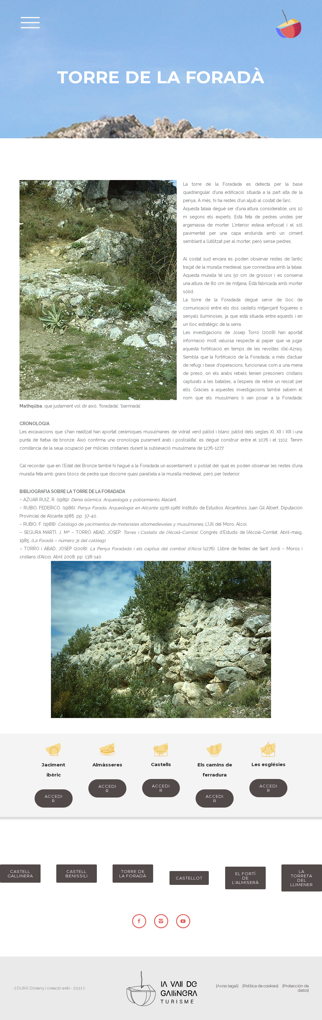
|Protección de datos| (295, 988)
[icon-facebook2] (140, 921)
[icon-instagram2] (162, 921)
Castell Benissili (76, 873)
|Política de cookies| (260, 986)
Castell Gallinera (20, 873)
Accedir (54, 798)
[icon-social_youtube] (183, 921)
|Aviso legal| (227, 986)
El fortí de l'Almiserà (245, 878)
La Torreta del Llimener (301, 878)
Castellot (189, 877)
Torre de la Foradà (132, 873)
